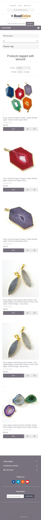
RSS (23, 482)
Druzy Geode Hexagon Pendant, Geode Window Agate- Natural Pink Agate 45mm (20, 179)
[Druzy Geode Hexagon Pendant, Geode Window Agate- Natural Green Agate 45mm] (20, 96)
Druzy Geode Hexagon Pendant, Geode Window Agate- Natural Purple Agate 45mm (20, 240)
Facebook (13, 482)
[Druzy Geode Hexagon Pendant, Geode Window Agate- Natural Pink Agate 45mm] (20, 157)
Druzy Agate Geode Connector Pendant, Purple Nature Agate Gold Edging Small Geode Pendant (20, 426)
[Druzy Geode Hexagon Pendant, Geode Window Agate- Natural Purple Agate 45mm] (20, 217)
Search (30, 23)
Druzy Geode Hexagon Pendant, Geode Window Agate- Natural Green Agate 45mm (20, 119)
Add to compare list (27, 129)
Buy (13, 129)
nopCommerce (24, 517)
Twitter (18, 482)
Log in (20, 5)
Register (13, 5)
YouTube (27, 482)
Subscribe (29, 496)
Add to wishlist (34, 129)
